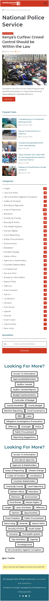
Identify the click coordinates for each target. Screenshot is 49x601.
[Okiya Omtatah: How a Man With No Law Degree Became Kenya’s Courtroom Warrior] (9, 158)
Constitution (9, 299)
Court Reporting (12, 235)
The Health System (13, 226)
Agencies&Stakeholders (24, 379)
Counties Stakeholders (14, 265)
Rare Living (9, 328)
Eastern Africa (10, 256)
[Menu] (45, 3)
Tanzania (7, 303)
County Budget (35, 405)
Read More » (8, 99)
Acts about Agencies (13, 205)
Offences (8, 286)
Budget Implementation (24, 395)
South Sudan (9, 320)
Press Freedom (11, 290)
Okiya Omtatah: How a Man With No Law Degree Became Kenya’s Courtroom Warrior (32, 157)
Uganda (7, 311)
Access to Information (14, 277)
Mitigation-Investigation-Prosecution (24, 421)
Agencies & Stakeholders (15, 260)
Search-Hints (10, 281)
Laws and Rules (11, 193)
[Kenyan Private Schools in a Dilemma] (9, 135)
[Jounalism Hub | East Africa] (11, 3)
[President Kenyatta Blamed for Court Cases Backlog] (9, 147)
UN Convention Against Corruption (20, 197)
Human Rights (11, 231)
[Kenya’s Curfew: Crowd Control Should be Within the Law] (24, 69)
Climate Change (11, 252)
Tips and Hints (10, 273)
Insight (7, 188)
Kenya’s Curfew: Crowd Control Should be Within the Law (23, 42)
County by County (12, 218)
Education (8, 248)
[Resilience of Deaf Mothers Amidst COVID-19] (9, 171)
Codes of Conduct (12, 201)
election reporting (13, 411)
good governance (36, 411)
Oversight (26, 427)
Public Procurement (13, 239)
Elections (8, 214)
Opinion (7, 294)
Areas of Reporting (12, 210)
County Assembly (15, 405)
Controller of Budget (24, 400)
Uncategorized (10, 269)
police (38, 427)
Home (7, 10)
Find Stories (9, 307)
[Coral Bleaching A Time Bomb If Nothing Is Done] (9, 123)
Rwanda (7, 315)
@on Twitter (8, 558)
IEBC (20, 416)
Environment (10, 243)
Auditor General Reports (24, 389)
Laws (28, 416)
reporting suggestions (24, 437)
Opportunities (10, 324)
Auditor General (24, 384)
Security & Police (8, 33)
